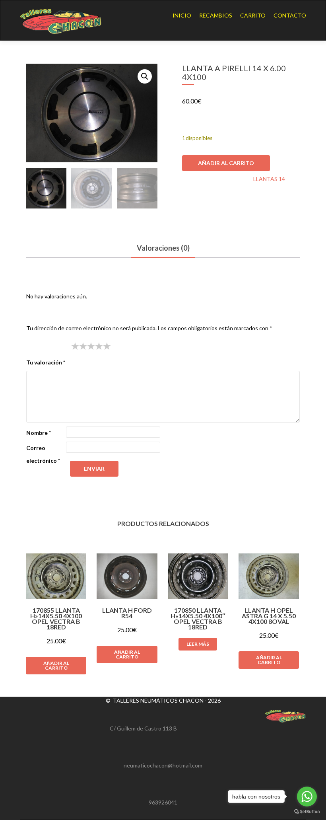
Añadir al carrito (226, 163)
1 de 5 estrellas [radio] (75, 346)
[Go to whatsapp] (307, 796)
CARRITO (253, 15)
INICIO (182, 15)
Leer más (197, 644)
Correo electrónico (43, 454)
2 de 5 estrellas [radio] (79, 346)
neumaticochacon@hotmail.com (163, 765)
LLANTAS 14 (269, 178)
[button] (145, 76)
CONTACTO (290, 15)
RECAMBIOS (215, 15)
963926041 (163, 802)
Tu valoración (45, 362)
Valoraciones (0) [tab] (163, 247)
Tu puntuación (46, 346)
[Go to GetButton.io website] (307, 811)
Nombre (38, 432)
